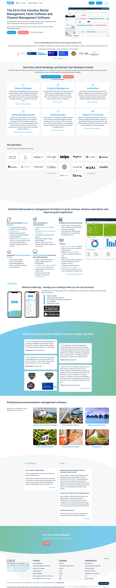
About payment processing (92, 128)
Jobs (60, 576)
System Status (89, 578)
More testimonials (85, 388)
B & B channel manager (45, 447)
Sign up (92, 3)
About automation (92, 102)
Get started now (23, 32)
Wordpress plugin (40, 276)
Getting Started (89, 568)
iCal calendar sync (14, 231)
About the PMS (57, 102)
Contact (99, 3)
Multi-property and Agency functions (43, 576)
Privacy (61, 573)
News (63, 463)
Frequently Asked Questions (93, 566)
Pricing (41, 3)
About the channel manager (23, 104)
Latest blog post (31, 463)
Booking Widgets (37, 573)
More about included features (74, 274)
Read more (52, 487)
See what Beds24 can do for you (51, 76)
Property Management (58, 88)
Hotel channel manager (70, 425)
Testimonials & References (66, 566)
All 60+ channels (57, 58)
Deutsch (106, 558)
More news (87, 518)
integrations (72, 252)
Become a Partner (90, 571)
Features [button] (23, 3)
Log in (106, 3)
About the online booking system (23, 132)
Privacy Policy (60, 582)
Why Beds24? (89, 563)
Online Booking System (23, 114)
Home (18, 3)
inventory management (21, 238)
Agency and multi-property (69, 246)
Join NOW (46, 543)
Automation (93, 88)
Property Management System (41, 566)
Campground (97, 447)
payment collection (45, 227)
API (86, 576)
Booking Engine (38, 255)
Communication (58, 114)
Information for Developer (92, 573)
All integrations (91, 173)
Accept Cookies (103, 583)
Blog (60, 578)
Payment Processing (92, 114)
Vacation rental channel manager (45, 425)
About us (61, 563)
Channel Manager (32, 3)
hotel (11, 567)
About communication (58, 130)
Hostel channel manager (71, 447)
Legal (60, 571)
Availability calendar (40, 265)
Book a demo (11, 32)
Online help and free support (69, 267)
